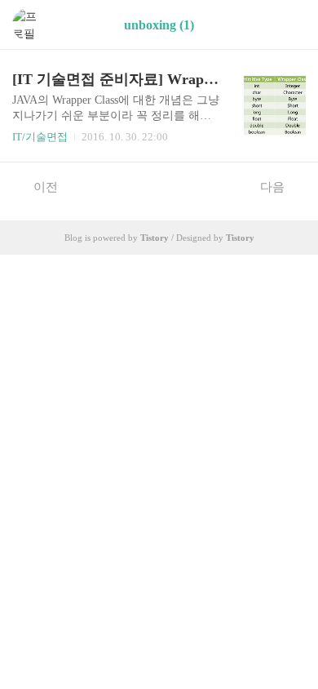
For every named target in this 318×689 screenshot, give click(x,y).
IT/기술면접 (40, 137)
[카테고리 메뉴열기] (289, 25)
